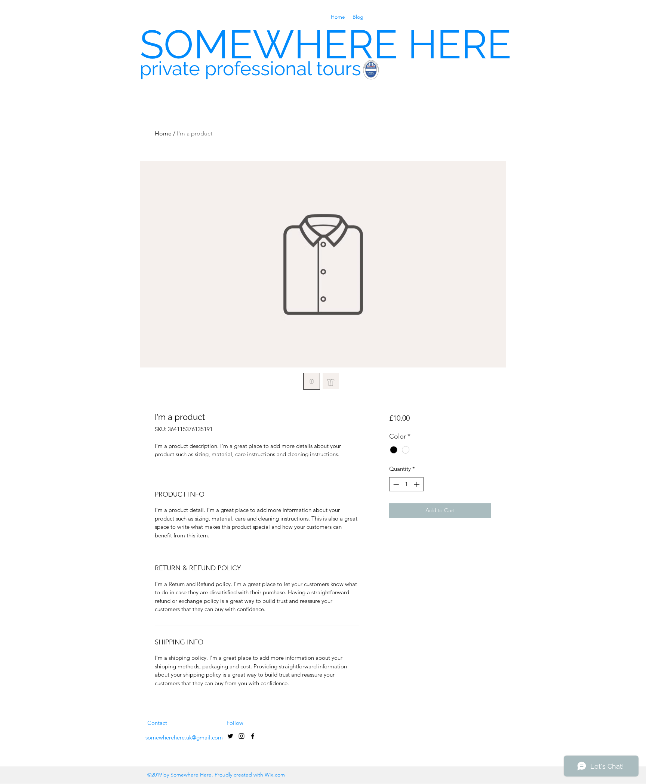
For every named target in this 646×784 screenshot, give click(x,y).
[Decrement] (395, 484)
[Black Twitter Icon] (230, 736)
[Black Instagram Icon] (241, 736)
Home (163, 133)
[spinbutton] (406, 484)
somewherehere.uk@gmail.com (184, 737)
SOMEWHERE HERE (325, 44)
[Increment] (417, 484)
